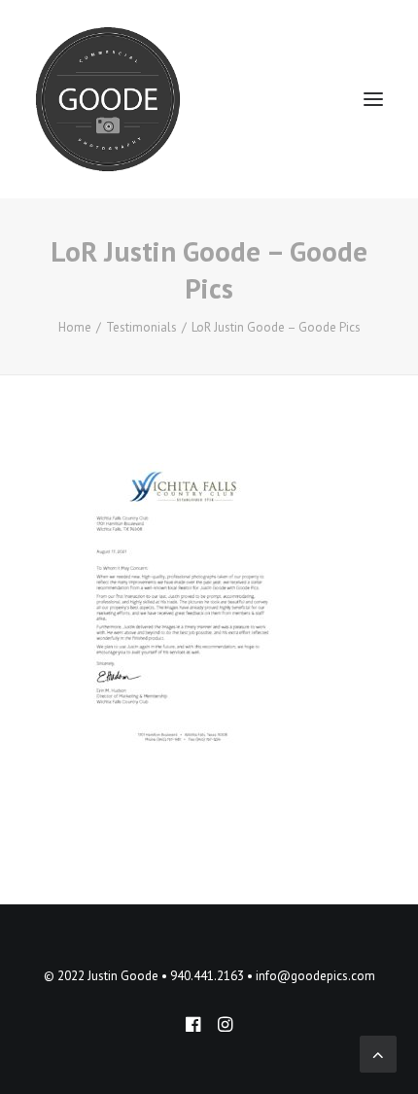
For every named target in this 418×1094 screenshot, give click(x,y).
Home (74, 327)
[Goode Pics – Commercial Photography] (108, 99)
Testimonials (141, 327)
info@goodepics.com (315, 976)
